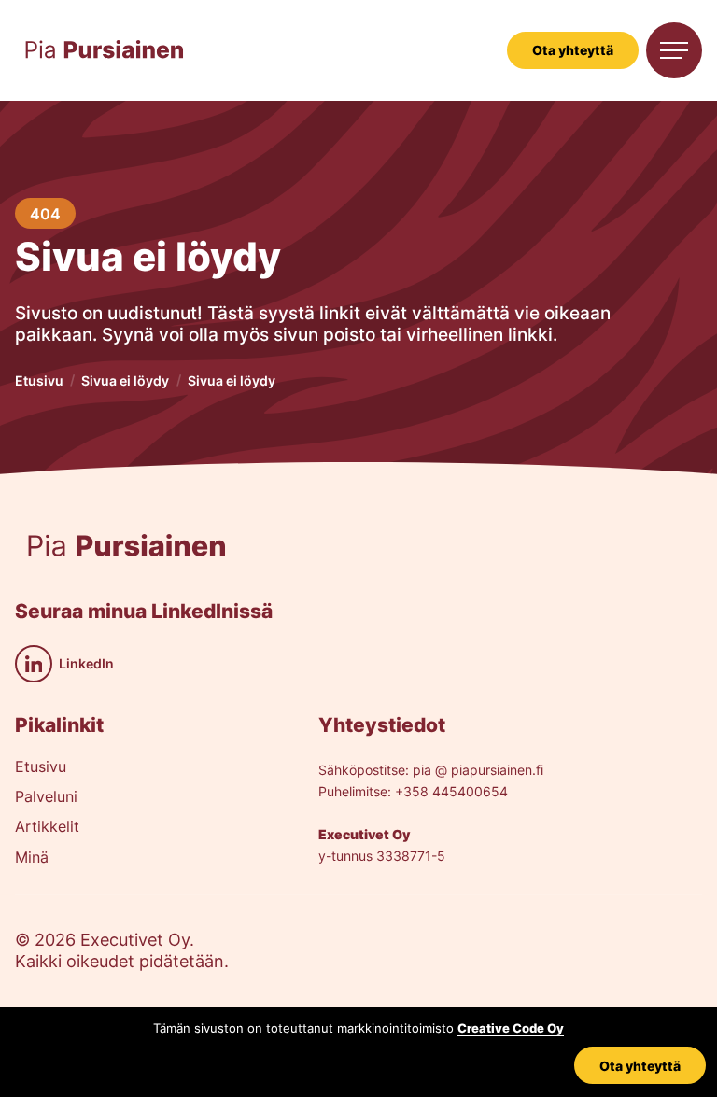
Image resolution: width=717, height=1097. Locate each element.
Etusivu (39, 380)
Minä (32, 858)
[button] (674, 50)
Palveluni (46, 797)
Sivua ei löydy (125, 380)
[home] (104, 50)
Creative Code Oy (510, 1028)
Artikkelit (47, 827)
